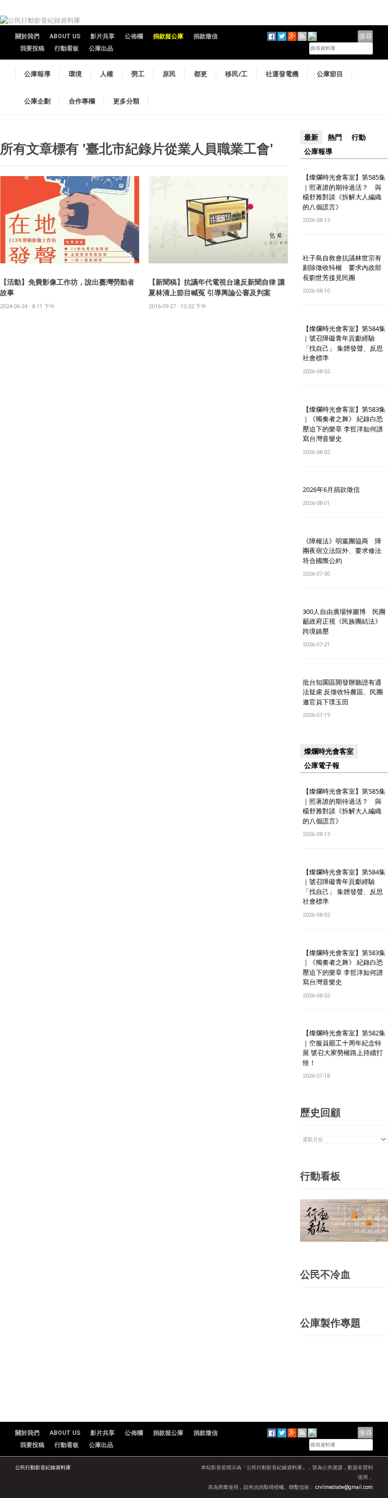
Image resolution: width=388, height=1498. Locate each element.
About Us (65, 36)
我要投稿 (32, 48)
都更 (200, 73)
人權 (106, 73)
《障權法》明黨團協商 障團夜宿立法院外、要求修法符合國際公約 (342, 550)
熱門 (335, 137)
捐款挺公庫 (168, 36)
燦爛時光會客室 (329, 751)
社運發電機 (282, 73)
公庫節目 (330, 73)
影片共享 (102, 36)
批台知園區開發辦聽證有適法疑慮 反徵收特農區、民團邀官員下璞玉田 (343, 692)
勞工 (137, 73)
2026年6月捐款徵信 (331, 489)
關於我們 (27, 36)
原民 (169, 73)
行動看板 (67, 48)
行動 (359, 137)
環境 (75, 73)
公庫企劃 (37, 100)
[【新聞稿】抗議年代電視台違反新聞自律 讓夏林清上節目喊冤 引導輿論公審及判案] (218, 219)
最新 (311, 137)
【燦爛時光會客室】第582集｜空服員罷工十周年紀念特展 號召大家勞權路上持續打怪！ (344, 1047)
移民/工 (236, 73)
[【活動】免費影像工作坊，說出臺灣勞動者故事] (69, 219)
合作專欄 (82, 100)
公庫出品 (101, 48)
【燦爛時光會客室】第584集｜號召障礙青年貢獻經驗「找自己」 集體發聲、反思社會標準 (344, 343)
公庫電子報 (322, 765)
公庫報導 (37, 73)
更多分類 (126, 100)
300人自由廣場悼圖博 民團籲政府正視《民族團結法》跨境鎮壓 (344, 621)
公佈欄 (134, 36)
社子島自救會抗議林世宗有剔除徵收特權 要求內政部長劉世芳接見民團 (342, 267)
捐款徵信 (205, 36)
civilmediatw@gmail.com (344, 1487)
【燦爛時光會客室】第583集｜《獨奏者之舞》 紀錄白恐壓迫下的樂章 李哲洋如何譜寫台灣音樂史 (344, 424)
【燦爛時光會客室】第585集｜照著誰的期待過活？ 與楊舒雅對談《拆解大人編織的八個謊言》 (344, 192)
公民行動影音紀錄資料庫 (43, 1467)
